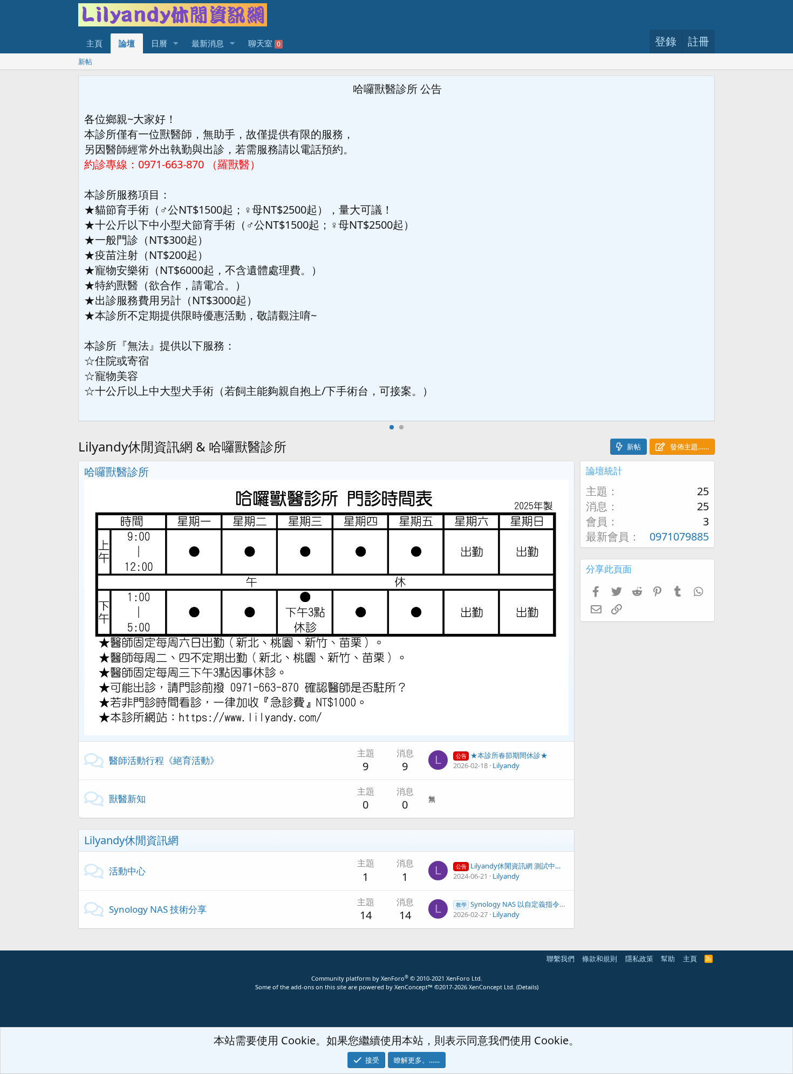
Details (527, 987)
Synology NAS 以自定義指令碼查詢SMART (529, 904)
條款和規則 (599, 958)
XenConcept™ (413, 987)
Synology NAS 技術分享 (158, 909)
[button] (175, 43)
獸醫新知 (127, 798)
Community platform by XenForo (396, 978)
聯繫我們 (560, 958)
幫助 (668, 958)
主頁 (94, 43)
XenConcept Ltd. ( (493, 987)
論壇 (127, 43)
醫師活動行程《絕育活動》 (164, 760)
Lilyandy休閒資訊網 (131, 840)
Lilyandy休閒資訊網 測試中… (508, 866)
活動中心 (127, 871)
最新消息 (208, 43)
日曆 (159, 43)
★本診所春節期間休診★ (502, 755)
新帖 (85, 61)
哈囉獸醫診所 (116, 471)
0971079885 (679, 536)
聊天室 (264, 43)
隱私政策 (639, 958)
